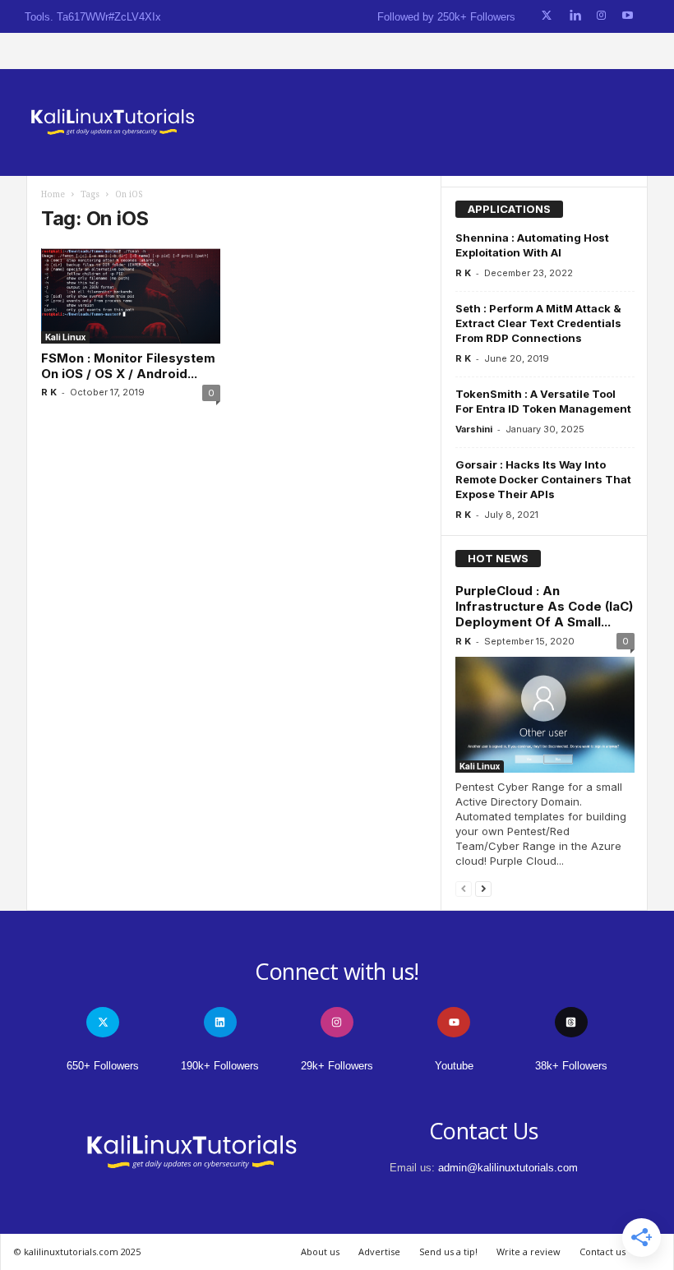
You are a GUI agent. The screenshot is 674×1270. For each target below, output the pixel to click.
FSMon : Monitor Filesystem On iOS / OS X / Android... (128, 365)
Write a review (528, 1251)
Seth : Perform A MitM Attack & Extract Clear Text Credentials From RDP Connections (538, 323)
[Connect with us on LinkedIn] (575, 16)
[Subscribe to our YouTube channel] (627, 16)
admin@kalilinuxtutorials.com (508, 1167)
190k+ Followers (220, 1066)
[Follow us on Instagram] (601, 16)
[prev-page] (463, 888)
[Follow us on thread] (571, 1022)
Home (53, 194)
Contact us (602, 1251)
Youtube (454, 1066)
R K (49, 392)
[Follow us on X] (546, 16)
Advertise (379, 1251)
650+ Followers (103, 1066)
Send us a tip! (448, 1251)
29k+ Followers (337, 1066)
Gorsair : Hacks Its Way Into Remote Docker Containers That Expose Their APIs (543, 479)
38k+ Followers (571, 1066)
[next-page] (483, 888)
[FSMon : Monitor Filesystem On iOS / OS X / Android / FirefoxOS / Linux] (130, 296)
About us (320, 1251)
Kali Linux (65, 337)
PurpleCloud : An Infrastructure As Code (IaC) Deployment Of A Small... (544, 606)
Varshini (473, 429)
